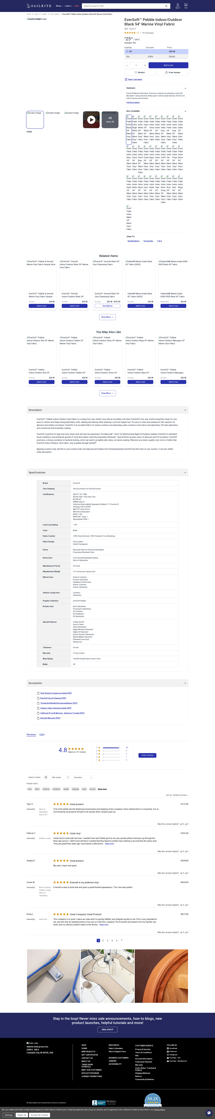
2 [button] (103, 940)
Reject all (22, 1115)
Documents (148, 241)
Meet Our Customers (91, 1070)
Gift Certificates (89, 1055)
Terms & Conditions (143, 1052)
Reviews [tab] (31, 734)
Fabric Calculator (135, 79)
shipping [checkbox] (75, 789)
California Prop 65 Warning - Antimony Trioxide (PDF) (62, 713)
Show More (106, 317)
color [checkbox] (30, 789)
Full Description (133, 102)
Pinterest (173, 1051)
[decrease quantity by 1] (127, 65)
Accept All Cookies (39, 1115)
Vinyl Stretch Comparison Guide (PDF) (56, 693)
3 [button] (107, 940)
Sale (77, 6)
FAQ (136, 1056)
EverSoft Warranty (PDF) (50, 718)
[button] (35, 119)
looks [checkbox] (84, 789)
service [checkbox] (92, 789)
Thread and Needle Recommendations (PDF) (58, 703)
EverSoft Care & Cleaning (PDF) (53, 698)
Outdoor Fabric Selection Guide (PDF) (55, 708)
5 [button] (116, 940)
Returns (138, 1076)
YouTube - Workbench (178, 1061)
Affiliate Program (90, 1073)
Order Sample (174, 72)
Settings (9, 1115)
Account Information (143, 1059)
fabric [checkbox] (37, 789)
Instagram (173, 1055)
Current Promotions (91, 1076)
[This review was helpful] (181, 824)
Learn (68, 6)
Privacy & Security (142, 1049)
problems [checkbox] (56, 789)
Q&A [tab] (42, 734)
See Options (107, 306)
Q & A (159, 241)
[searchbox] (35, 777)
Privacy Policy (46, 1103)
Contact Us (87, 1058)
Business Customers (119, 1058)
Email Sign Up (107, 1030)
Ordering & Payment (143, 1062)
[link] (128, 128)
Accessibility (115, 1064)
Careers (112, 1061)
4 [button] (112, 940)
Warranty (139, 1065)
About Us (85, 1061)
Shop (58, 6)
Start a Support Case (117, 1051)
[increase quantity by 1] (144, 65)
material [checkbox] (46, 789)
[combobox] (83, 777)
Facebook (173, 1048)
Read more (109, 844)
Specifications (133, 241)
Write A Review (147, 755)
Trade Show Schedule (87, 1066)
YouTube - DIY (174, 1058)
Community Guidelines (144, 1079)
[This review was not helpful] (186, 824)
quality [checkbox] (66, 789)
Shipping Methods (142, 1073)
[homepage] (39, 5)
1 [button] (98, 940)
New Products (88, 1052)
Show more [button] (102, 789)
